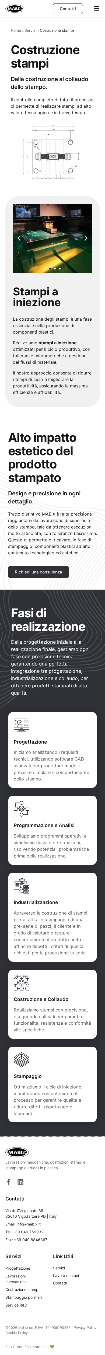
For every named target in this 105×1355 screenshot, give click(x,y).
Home (16, 30)
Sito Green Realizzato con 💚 (29, 1347)
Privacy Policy (85, 1327)
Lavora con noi (66, 1275)
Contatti (60, 1283)
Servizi (30, 30)
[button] (19, 238)
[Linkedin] (20, 1182)
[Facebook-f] (8, 1182)
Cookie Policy (16, 1333)
